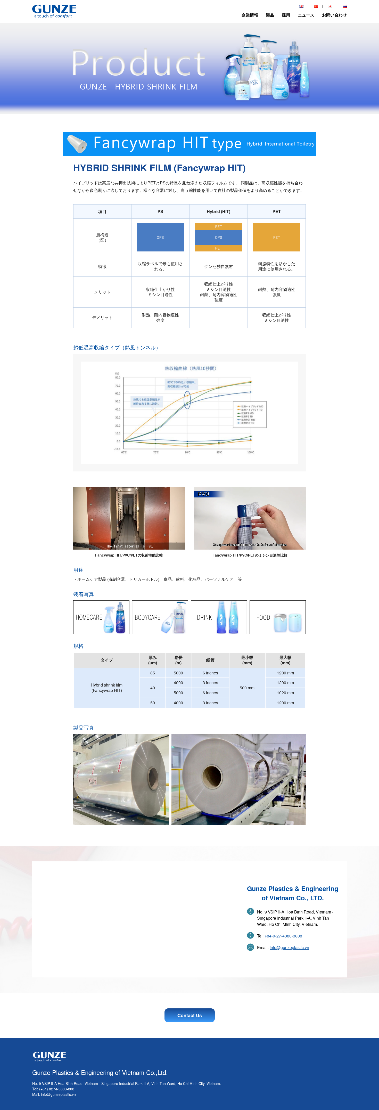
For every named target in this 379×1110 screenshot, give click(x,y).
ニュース (306, 15)
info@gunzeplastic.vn (289, 947)
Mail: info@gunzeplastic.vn (54, 1094)
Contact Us (189, 1015)
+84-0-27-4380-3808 (283, 936)
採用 (286, 15)
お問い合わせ (334, 15)
